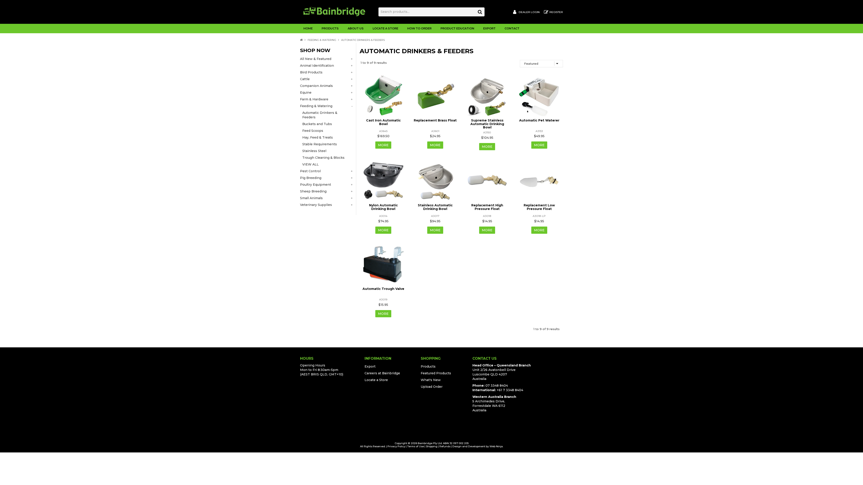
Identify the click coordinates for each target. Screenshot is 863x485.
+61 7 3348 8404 (510, 390)
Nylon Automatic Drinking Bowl (383, 207)
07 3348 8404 (496, 386)
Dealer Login (529, 12)
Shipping (431, 446)
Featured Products (436, 373)
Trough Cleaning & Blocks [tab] (323, 158)
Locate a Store (385, 28)
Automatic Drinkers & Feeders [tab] (319, 115)
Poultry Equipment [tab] (315, 185)
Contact (512, 28)
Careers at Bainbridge (382, 373)
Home (308, 28)
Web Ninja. (496, 446)
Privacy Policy (396, 446)
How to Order (419, 28)
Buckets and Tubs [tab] (317, 124)
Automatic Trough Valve (383, 289)
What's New (431, 380)
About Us (356, 28)
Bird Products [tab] (311, 72)
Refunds (444, 446)
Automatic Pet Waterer (539, 120)
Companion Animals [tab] (316, 86)
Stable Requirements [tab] (319, 144)
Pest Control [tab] (310, 171)
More (383, 145)
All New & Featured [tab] (315, 59)
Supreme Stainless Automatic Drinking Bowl (487, 123)
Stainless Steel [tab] (314, 151)
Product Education (457, 28)
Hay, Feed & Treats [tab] (317, 137)
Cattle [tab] (305, 79)
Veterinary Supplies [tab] (316, 205)
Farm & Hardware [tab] (314, 99)
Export (489, 28)
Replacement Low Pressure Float (539, 207)
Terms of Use (415, 446)
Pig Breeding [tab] (310, 178)
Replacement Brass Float (435, 120)
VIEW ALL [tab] (310, 164)
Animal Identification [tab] (317, 66)
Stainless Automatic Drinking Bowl (435, 207)
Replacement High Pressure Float (487, 207)
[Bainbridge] (334, 11)
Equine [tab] (305, 92)
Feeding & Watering (322, 40)
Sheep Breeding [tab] (313, 191)
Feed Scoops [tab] (312, 131)
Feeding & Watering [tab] (316, 106)
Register (556, 12)
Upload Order (432, 387)
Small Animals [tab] (311, 198)
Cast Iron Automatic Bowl (383, 122)
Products (330, 28)
